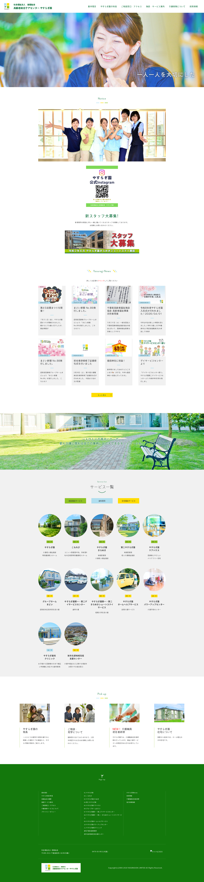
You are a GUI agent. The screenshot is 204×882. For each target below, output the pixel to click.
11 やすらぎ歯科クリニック (93, 828)
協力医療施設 (131, 802)
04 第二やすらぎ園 (90, 802)
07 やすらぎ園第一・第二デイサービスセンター (99, 812)
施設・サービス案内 (155, 6)
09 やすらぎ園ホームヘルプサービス (96, 821)
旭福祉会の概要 (47, 799)
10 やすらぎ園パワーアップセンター (96, 824)
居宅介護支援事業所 (90, 831)
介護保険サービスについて (50, 808)
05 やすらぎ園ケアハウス (92, 805)
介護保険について (177, 6)
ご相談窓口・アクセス (131, 6)
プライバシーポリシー (49, 812)
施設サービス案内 (47, 802)
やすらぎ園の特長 (109, 6)
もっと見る (102, 395)
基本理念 (92, 6)
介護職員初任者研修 (133, 799)
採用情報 (194, 6)
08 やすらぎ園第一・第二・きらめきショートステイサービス (103, 816)
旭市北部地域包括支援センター (94, 834)
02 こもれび (88, 796)
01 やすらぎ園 (88, 793)
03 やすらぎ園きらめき (91, 799)
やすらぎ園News (132, 793)
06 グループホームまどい (92, 808)
